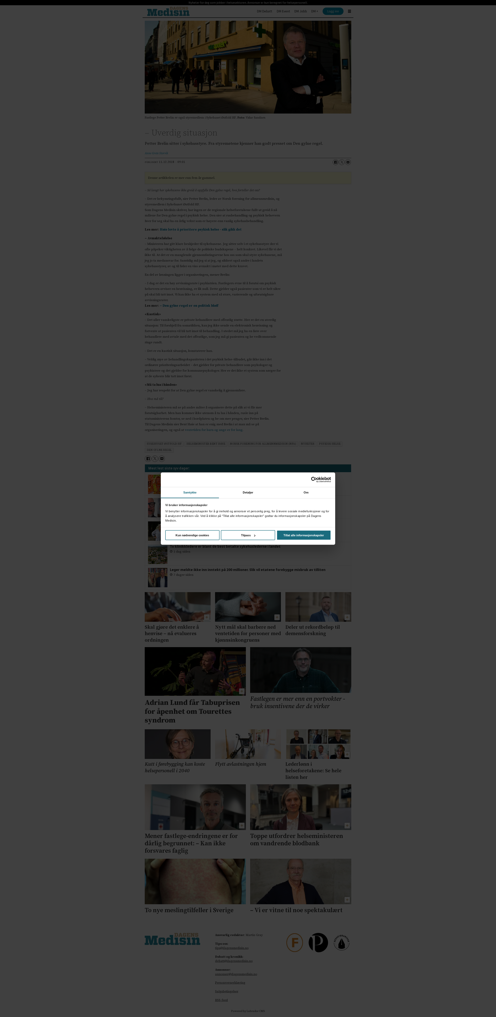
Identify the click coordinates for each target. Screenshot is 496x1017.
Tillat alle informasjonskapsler (303, 535)
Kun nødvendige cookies (192, 535)
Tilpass (246, 535)
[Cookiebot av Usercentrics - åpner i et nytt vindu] (314, 480)
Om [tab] (306, 492)
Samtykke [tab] (190, 492)
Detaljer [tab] (248, 492)
